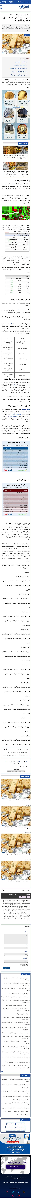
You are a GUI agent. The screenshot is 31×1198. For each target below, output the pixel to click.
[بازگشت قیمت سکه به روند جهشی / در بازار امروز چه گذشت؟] (16, 843)
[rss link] (24, 1191)
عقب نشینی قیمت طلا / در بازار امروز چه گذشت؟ (19, 881)
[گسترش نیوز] (24, 7)
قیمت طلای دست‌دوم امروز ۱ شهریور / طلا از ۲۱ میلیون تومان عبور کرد (16, 1042)
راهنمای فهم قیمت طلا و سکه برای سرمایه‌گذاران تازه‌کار (17, 1062)
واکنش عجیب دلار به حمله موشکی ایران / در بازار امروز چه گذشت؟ (17, 827)
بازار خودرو (9, 762)
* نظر (26, 932)
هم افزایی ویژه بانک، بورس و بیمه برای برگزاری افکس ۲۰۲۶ (16, 1111)
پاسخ (28, 896)
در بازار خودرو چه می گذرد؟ (18, 72)
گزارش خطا (25, 891)
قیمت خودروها (26, 409)
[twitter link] (18, 1191)
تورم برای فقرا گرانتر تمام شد (22, 1115)
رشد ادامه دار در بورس (20, 62)
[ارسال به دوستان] (6, 749)
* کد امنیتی (25, 958)
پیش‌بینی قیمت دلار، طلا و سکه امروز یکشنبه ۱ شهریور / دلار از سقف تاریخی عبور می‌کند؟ (16, 1053)
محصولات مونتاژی (12, 417)
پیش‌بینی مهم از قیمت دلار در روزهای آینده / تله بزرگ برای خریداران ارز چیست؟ (16, 979)
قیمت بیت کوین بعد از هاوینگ (17, 75)
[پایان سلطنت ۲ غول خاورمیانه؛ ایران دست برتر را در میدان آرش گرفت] (24, 767)
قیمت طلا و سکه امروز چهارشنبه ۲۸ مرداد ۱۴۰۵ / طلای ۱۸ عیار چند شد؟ (16, 1080)
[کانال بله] (15, 1149)
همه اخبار (7, 1177)
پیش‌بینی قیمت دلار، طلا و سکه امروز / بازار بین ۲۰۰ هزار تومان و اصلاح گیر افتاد (16, 1029)
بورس (13, 184)
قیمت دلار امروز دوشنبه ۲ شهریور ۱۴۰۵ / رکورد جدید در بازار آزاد (15, 1033)
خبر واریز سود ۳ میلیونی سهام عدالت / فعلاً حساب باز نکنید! (16, 1096)
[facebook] (27, 767)
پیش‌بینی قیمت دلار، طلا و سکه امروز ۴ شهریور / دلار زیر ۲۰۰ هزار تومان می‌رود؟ (22, 157)
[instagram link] (7, 1191)
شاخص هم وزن (25, 226)
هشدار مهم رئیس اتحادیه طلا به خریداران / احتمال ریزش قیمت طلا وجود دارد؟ (16, 1023)
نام (26, 945)
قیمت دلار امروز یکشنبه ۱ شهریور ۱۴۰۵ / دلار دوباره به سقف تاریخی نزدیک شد (16, 1037)
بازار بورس (22, 762)
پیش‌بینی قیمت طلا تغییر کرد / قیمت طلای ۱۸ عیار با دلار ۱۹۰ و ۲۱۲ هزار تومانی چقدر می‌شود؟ (16, 1010)
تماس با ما (13, 1177)
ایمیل (26, 951)
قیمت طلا (19, 750)
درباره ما (19, 1177)
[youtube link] (19, 1195)
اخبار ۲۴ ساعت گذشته (15, 1179)
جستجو (24, 1177)
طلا (11, 324)
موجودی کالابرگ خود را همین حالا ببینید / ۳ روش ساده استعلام (15, 1084)
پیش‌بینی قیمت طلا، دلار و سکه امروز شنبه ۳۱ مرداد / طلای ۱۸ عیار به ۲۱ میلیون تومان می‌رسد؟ (16, 1067)
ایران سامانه (12, 1188)
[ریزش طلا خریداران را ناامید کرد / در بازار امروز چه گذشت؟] (16, 789)
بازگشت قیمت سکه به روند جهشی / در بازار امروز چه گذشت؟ (16, 854)
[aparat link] (13, 1195)
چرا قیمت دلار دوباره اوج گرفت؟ (22, 1014)
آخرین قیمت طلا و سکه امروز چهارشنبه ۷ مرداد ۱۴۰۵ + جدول (15, 1108)
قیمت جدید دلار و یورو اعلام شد (17, 68)
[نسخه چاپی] (4, 749)
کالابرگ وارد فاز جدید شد (23, 1088)
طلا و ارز (26, 750)
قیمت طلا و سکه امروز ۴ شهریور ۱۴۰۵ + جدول (10, 156)
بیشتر (2, 1071)
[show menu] (1, 5)
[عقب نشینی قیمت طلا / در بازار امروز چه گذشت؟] (16, 870)
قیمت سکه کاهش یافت (19, 65)
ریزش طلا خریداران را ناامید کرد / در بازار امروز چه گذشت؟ (17, 800)
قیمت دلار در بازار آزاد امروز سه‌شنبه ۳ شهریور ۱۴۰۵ (17, 1005)
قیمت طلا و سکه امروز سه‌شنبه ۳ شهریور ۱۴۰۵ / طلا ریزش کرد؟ (22, 172)
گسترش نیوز (9, 1182)
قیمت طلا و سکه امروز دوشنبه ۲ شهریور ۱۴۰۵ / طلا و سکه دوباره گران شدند (17, 1018)
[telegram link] (13, 1191)
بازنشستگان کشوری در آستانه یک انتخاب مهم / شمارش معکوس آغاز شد (16, 1104)
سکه (18, 310)
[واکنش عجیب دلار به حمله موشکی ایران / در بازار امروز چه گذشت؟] (16, 816)
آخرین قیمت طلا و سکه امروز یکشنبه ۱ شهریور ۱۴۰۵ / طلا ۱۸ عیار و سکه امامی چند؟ (16, 1048)
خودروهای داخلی (16, 414)
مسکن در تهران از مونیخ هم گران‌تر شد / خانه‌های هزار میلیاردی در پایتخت (16, 1092)
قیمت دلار (16, 764)
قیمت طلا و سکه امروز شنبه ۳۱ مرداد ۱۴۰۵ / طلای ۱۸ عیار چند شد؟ (16, 1058)
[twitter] (21, 767)
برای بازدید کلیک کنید (15, 1167)
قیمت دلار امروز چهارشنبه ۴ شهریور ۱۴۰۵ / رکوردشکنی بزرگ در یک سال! (16, 989)
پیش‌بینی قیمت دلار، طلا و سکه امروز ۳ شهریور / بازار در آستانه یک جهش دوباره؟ (10, 172)
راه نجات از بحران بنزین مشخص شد (21, 1100)
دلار (14, 385)
